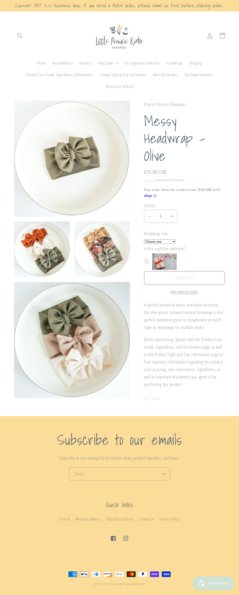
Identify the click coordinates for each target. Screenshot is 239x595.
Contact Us (146, 519)
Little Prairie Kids (113, 584)
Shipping (149, 180)
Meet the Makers (87, 519)
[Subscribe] (163, 473)
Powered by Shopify (134, 584)
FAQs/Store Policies (119, 519)
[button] (20, 35)
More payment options (184, 291)
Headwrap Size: (156, 233)
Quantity (149, 205)
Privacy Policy (169, 519)
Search (65, 519)
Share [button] (155, 398)
